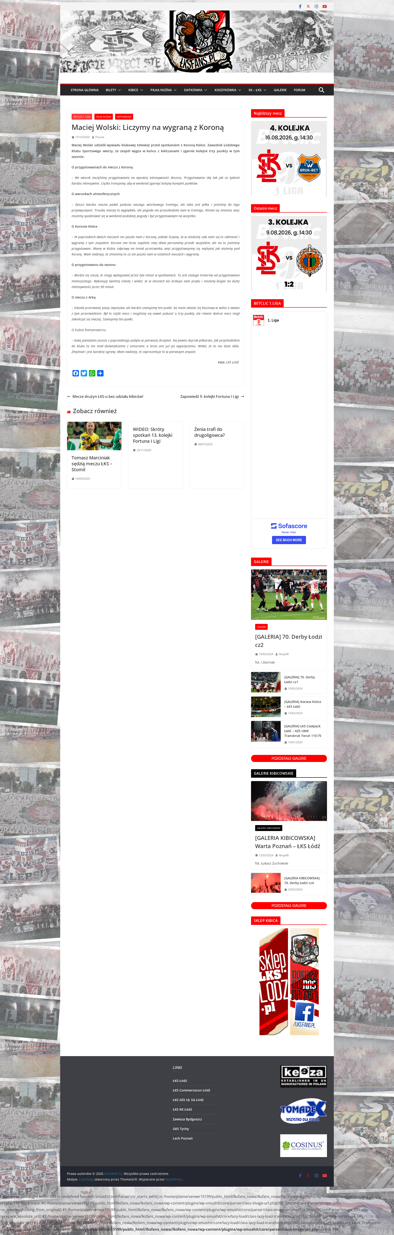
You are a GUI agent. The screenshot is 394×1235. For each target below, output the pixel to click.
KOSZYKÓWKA (225, 90)
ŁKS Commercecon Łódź (191, 1090)
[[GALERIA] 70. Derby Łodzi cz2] (289, 594)
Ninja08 (284, 654)
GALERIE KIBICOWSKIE (268, 828)
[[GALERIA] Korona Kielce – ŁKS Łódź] (266, 707)
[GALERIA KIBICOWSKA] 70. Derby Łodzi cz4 (302, 880)
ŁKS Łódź (180, 1080)
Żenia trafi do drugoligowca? (209, 432)
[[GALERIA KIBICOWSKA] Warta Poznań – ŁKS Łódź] (289, 801)
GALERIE (280, 90)
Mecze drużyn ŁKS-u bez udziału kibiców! (108, 396)
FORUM (299, 90)
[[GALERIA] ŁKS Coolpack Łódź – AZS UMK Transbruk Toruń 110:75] (266, 734)
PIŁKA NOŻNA (161, 90)
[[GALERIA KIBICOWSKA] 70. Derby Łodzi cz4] (266, 884)
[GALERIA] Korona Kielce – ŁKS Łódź (302, 704)
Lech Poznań (183, 1138)
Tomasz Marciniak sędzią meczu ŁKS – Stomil (92, 464)
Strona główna (84, 90)
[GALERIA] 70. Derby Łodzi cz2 (288, 640)
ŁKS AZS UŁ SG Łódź (188, 1100)
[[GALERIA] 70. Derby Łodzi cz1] (266, 683)
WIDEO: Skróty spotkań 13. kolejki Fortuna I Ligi (152, 435)
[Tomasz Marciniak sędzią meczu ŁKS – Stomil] (94, 424)
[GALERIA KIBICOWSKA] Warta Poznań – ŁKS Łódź (287, 842)
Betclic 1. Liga (81, 116)
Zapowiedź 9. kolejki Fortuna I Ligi (209, 396)
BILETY (111, 90)
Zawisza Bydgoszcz (187, 1119)
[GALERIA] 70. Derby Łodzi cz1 (299, 679)
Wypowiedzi (124, 116)
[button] (118, 90)
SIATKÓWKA (193, 90)
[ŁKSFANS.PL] (197, 13)
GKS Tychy (181, 1129)
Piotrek (99, 137)
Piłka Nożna (103, 116)
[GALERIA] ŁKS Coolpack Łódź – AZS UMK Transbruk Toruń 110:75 (302, 731)
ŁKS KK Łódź (182, 1109)
